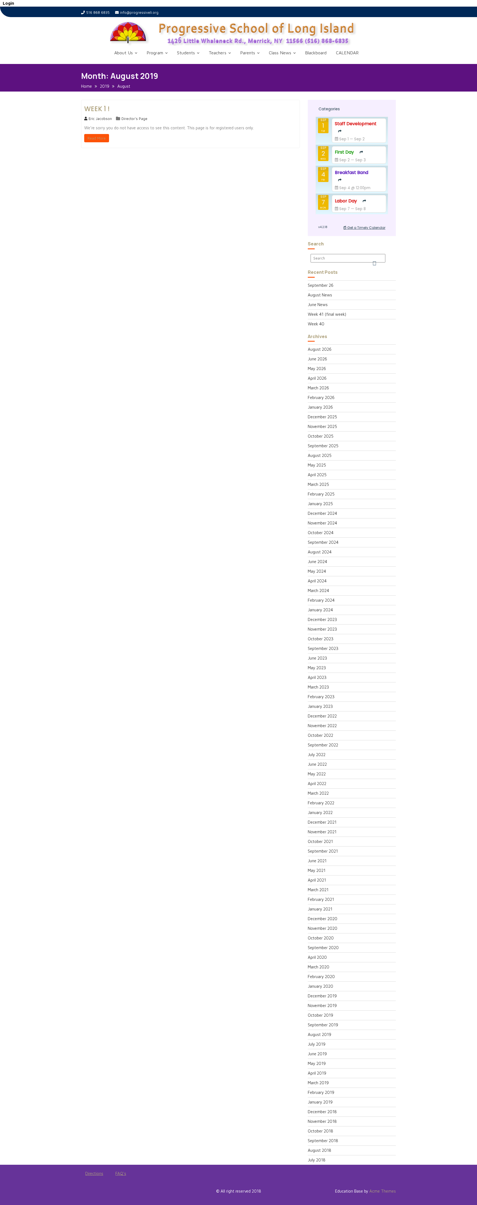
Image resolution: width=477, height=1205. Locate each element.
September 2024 (323, 542)
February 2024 (321, 600)
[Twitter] (95, 1192)
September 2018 (323, 1140)
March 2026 (318, 387)
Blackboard (316, 52)
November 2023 (322, 629)
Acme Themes (382, 1191)
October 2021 (320, 841)
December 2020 (322, 918)
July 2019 (316, 1044)
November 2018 (322, 1121)
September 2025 (323, 445)
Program (155, 52)
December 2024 (322, 513)
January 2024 (320, 609)
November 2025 (322, 426)
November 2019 (322, 1005)
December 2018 (322, 1111)
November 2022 (322, 725)
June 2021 (317, 860)
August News (320, 295)
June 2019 (317, 1053)
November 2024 (322, 523)
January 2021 (320, 909)
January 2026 (320, 407)
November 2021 (322, 831)
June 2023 (317, 658)
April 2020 (317, 957)
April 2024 (317, 581)
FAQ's (120, 1173)
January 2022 (320, 812)
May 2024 (317, 571)
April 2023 (317, 677)
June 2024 (317, 561)
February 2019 (321, 1092)
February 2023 (321, 696)
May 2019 (317, 1063)
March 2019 (318, 1082)
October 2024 (320, 532)
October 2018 (320, 1131)
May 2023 (317, 667)
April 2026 (317, 378)
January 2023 (320, 706)
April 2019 (317, 1073)
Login (8, 3)
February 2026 (321, 397)
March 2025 (318, 484)
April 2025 (317, 474)
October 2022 (320, 735)
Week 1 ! (97, 108)
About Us (123, 52)
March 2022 (318, 793)
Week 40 (316, 324)
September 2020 (323, 947)
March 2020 (318, 967)
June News (318, 304)
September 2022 (323, 745)
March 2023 (318, 687)
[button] (247, 33)
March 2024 (318, 590)
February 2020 (321, 976)
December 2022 (322, 716)
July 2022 (316, 754)
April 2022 (317, 783)
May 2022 (317, 774)
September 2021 (323, 851)
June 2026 (317, 359)
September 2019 (323, 1024)
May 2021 (316, 870)
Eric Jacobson (100, 118)
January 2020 (320, 986)
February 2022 (321, 802)
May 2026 (317, 368)
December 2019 (322, 996)
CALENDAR (347, 52)
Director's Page (134, 118)
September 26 (320, 285)
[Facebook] (85, 1192)
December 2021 (322, 822)
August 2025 (320, 455)
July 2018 (316, 1160)
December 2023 (322, 619)
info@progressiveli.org (139, 12)
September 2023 (323, 648)
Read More (97, 138)
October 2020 (321, 938)
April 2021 (317, 880)
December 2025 (322, 416)
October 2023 (320, 638)
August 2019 (319, 1034)
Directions (94, 1173)
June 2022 (317, 764)
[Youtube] (105, 1192)
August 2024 (320, 552)
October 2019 (320, 1015)
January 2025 (320, 503)
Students (186, 52)
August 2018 (319, 1150)
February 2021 (321, 899)
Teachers (217, 52)
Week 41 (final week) (327, 314)
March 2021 (318, 889)
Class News (280, 52)
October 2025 (320, 436)
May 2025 (317, 465)
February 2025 (321, 494)
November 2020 (322, 928)
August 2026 (320, 349)
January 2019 (320, 1102)
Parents (247, 52)
